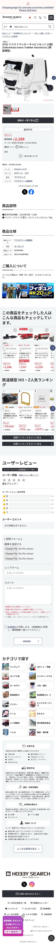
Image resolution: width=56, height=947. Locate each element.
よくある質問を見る (27, 848)
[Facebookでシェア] (31, 192)
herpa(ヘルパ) (20, 169)
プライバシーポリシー (41, 927)
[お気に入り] (35, 17)
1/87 (27, 173)
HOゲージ (18, 173)
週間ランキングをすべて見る (27, 437)
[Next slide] (54, 78)
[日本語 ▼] (30, 17)
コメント (9, 582)
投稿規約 (12, 626)
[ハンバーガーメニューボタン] (51, 17)
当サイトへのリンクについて (41, 931)
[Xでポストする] (24, 192)
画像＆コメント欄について (29, 475)
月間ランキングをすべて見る (27, 443)
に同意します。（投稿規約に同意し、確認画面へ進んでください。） (28, 628)
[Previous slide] (2, 78)
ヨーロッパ (19, 246)
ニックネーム (11, 567)
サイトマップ (28, 935)
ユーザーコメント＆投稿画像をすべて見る (19, 469)
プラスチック (20, 177)
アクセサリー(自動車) (23, 181)
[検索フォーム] (45, 17)
